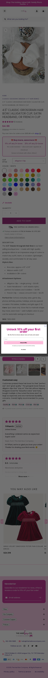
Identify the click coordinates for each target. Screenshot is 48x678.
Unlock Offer (23, 343)
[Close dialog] (45, 326)
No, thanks (23, 349)
